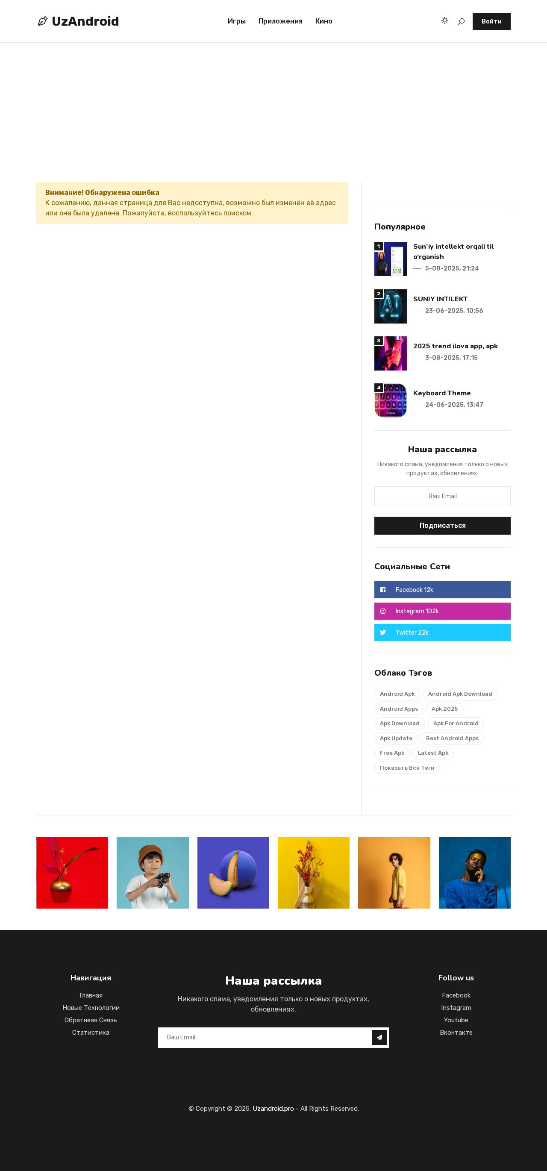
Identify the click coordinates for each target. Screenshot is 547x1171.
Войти (492, 21)
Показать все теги (407, 768)
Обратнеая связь (91, 1020)
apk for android (456, 723)
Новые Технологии (91, 1008)
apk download (400, 723)
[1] (390, 258)
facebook (456, 995)
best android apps (452, 738)
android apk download (460, 694)
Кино (323, 21)
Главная (91, 995)
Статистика (90, 1032)
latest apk (433, 753)
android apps (399, 709)
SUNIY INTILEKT (440, 299)
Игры (237, 21)
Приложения (281, 21)
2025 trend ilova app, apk (455, 346)
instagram (456, 1008)
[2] (390, 306)
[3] (390, 353)
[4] (390, 400)
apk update (396, 738)
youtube (456, 1020)
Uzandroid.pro (273, 1108)
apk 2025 (445, 709)
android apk (397, 694)
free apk (392, 753)
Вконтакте (456, 1032)
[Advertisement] (256, 101)
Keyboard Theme (442, 393)
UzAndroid (84, 21)
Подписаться (443, 525)
